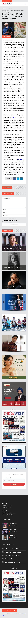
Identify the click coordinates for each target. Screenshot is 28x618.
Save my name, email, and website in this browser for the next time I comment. (10, 220)
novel (13, 117)
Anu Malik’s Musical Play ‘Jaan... (13, 248)
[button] (14, 302)
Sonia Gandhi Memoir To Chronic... (13, 267)
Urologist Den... (13, 535)
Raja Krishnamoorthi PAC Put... (13, 552)
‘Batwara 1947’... (9, 558)
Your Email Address (8, 478)
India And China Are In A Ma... (12, 562)
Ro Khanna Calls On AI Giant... (12, 548)
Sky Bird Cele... (13, 529)
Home (3, 8)
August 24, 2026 (13, 525)
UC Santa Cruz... (13, 523)
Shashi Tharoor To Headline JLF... (13, 286)
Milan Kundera (20, 159)
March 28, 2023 (7, 36)
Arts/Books (9, 8)
